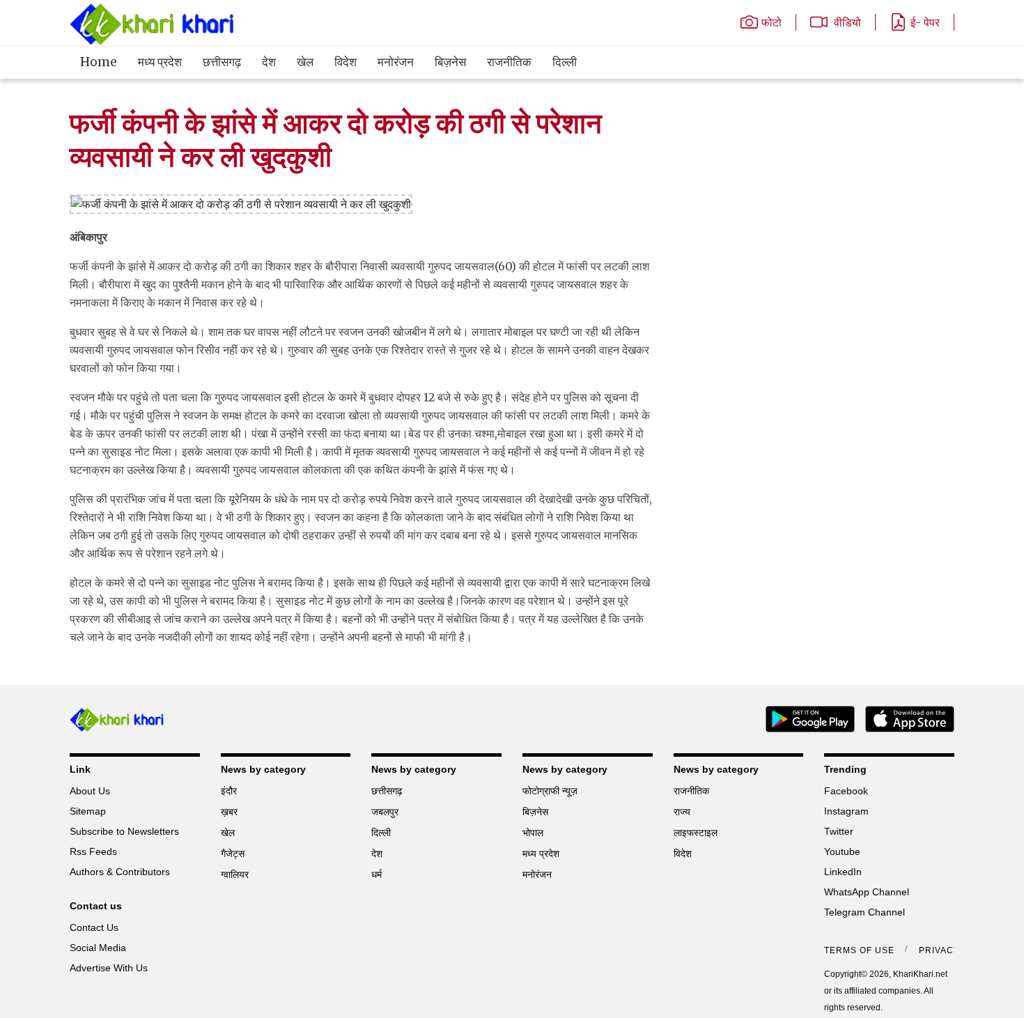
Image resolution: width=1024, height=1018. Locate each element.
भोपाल (532, 832)
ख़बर (229, 811)
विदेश (345, 62)
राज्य (682, 811)
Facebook (846, 790)
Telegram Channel (864, 912)
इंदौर (229, 790)
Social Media (98, 947)
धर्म (376, 874)
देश (269, 62)
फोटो (771, 22)
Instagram (846, 811)
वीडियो (846, 22)
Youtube (842, 851)
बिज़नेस (450, 62)
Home (98, 62)
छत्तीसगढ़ (222, 62)
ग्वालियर (235, 874)
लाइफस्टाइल (695, 832)
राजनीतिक (509, 62)
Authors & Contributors (120, 871)
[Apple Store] (904, 718)
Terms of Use (859, 950)
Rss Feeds (93, 851)
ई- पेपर (925, 22)
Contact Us (94, 927)
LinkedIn (843, 871)
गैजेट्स (233, 853)
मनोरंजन (396, 62)
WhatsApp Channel (866, 891)
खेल (305, 62)
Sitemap (88, 811)
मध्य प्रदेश (160, 62)
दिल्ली (564, 62)
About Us (90, 790)
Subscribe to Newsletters (124, 831)
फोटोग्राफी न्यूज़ (549, 790)
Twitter (838, 831)
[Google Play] (805, 718)
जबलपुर (384, 811)
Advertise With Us (109, 967)
